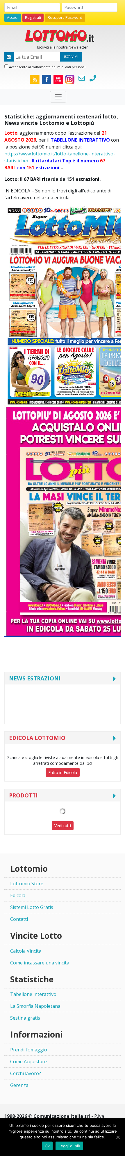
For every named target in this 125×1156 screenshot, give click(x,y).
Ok (47, 1146)
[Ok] (118, 1137)
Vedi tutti (62, 825)
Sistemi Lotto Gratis (31, 907)
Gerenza (19, 1085)
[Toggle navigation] (58, 97)
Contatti (19, 919)
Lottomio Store (26, 883)
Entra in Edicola (62, 772)
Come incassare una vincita (39, 963)
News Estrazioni (35, 678)
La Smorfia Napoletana (35, 1006)
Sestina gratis (25, 1018)
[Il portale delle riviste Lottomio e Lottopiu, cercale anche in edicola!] (62, 35)
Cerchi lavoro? (25, 1073)
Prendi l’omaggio (28, 1049)
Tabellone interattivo (33, 994)
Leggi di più (69, 1146)
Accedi (12, 17)
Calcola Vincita (25, 951)
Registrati (33, 17)
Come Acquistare (28, 1061)
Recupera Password (65, 17)
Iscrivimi (71, 56)
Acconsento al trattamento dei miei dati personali (47, 67)
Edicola (17, 895)
